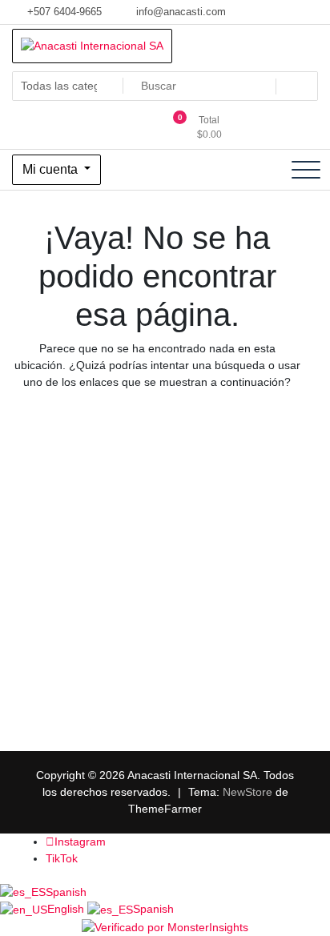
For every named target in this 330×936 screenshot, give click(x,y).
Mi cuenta (51, 169)
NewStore (247, 791)
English (67, 908)
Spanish (66, 892)
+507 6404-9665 (63, 12)
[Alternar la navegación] (306, 170)
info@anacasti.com (179, 12)
